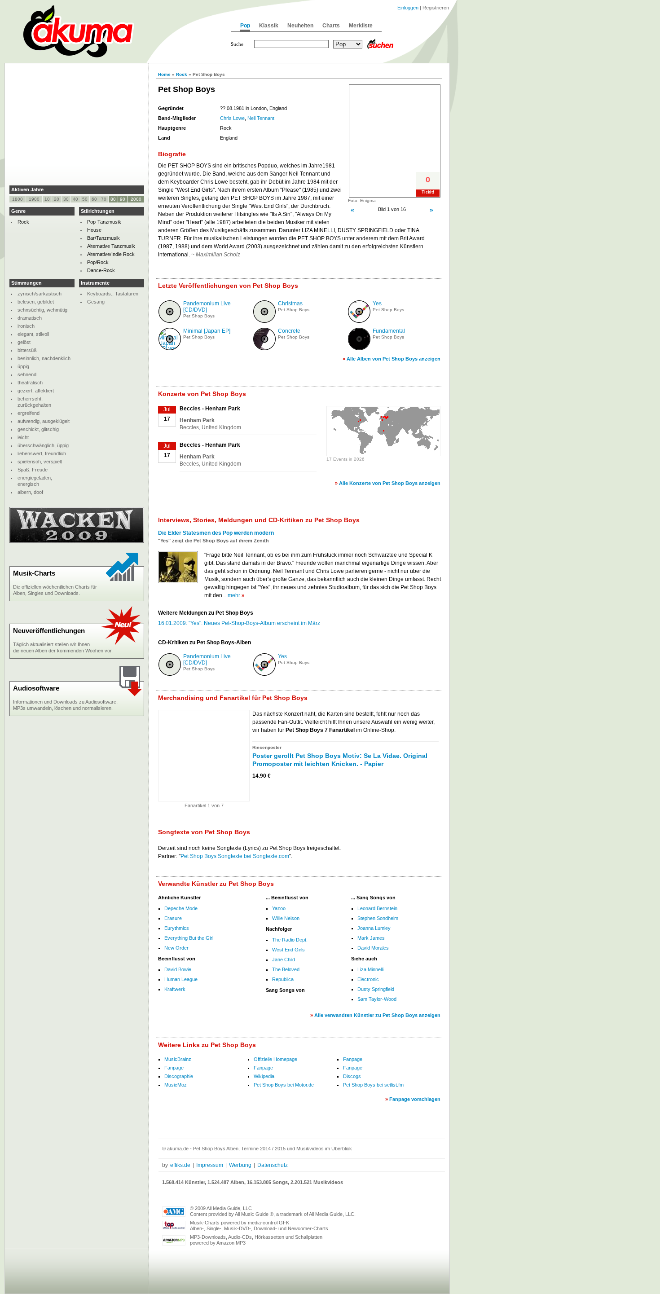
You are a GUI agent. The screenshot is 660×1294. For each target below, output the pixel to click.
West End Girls (288, 949)
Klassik (268, 25)
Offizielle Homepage (275, 1059)
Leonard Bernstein (377, 908)
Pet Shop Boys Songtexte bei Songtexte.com (234, 856)
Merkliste (361, 25)
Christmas (290, 303)
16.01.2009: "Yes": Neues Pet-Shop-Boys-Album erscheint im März (239, 623)
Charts (331, 25)
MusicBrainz (177, 1059)
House (94, 230)
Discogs (352, 1076)
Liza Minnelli (370, 969)
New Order (176, 948)
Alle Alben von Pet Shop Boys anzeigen (393, 358)
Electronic (368, 979)
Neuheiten (300, 25)
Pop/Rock (98, 262)
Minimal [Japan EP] (206, 331)
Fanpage (352, 1059)
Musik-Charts (34, 573)
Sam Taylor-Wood (376, 999)
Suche (237, 44)
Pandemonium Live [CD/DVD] (207, 306)
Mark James (371, 938)
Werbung (240, 1165)
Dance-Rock (101, 270)
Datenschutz (272, 1165)
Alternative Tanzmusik (111, 246)
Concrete (289, 331)
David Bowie (177, 969)
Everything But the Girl (188, 938)
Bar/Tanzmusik (103, 238)
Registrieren (435, 7)
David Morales (373, 948)
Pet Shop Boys (199, 315)
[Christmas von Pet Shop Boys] (264, 321)
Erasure (173, 918)
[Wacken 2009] (76, 541)
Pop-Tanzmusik (104, 221)
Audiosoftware (36, 688)
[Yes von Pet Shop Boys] (359, 321)
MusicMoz (175, 1084)
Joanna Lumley (374, 928)
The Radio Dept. (290, 939)
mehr (234, 595)
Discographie (178, 1076)
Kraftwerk (174, 989)
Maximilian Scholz (218, 254)
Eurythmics (176, 928)
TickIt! (428, 192)
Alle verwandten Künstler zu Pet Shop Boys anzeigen (377, 1015)
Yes (377, 303)
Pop (245, 25)
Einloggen (407, 7)
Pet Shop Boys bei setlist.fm (373, 1084)
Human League (181, 979)
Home (164, 74)
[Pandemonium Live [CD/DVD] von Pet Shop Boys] (169, 321)
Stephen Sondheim (377, 918)
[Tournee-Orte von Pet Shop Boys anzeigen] (383, 452)
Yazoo (279, 908)
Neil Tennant (260, 118)
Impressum (209, 1165)
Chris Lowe (232, 118)
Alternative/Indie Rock (111, 254)
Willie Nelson (285, 918)
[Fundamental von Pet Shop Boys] (359, 348)
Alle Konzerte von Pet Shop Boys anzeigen (389, 483)
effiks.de (180, 1165)
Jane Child (283, 959)
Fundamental (389, 331)
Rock (181, 74)
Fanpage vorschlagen (414, 1099)
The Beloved (285, 969)
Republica (283, 979)
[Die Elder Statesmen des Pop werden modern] (178, 580)
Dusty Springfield (375, 989)
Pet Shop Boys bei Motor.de (284, 1084)
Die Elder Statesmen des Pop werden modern (216, 533)
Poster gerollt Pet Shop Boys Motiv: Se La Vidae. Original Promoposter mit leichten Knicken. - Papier (339, 759)
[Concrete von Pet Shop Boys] (264, 348)
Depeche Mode (181, 908)
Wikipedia (264, 1076)
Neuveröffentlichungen (49, 630)
